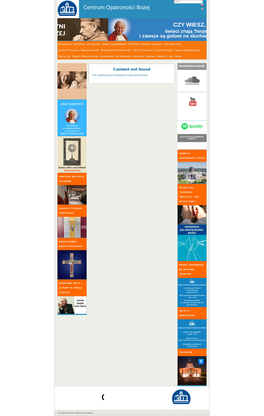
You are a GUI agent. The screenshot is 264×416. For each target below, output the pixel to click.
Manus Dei (64, 56)
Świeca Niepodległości (187, 50)
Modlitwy (134, 44)
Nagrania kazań (90, 50)
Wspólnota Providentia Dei (116, 50)
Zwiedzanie (64, 44)
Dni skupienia (123, 56)
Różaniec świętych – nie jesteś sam (161, 44)
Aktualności (93, 44)
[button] (132, 29)
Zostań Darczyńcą (68, 50)
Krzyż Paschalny (164, 50)
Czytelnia (138, 56)
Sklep (178, 56)
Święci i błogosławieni (114, 44)
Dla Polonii (79, 44)
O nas (169, 56)
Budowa (150, 56)
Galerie (160, 56)
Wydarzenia (107, 56)
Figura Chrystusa (143, 50)
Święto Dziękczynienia (85, 56)
